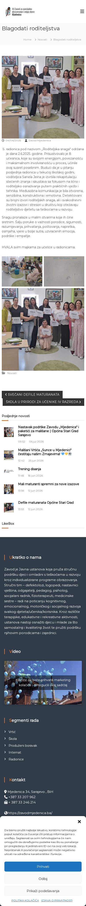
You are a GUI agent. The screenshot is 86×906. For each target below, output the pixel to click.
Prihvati (43, 866)
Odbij (43, 879)
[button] (79, 821)
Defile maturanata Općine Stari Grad (46, 503)
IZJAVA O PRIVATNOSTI (57, 900)
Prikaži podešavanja (43, 891)
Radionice (16, 759)
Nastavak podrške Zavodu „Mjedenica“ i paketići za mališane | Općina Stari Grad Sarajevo (48, 431)
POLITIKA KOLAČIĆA (25, 900)
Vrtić (12, 732)
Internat (15, 752)
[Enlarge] (36, 262)
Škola (13, 739)
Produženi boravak (23, 746)
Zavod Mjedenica (39, 140)
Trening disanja (29, 469)
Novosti (42, 39)
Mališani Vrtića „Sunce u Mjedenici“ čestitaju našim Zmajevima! (44, 452)
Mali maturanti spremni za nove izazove (48, 484)
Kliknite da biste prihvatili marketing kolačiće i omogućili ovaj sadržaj (43, 682)
